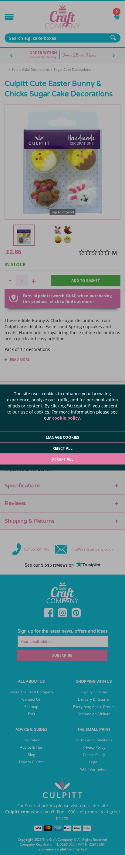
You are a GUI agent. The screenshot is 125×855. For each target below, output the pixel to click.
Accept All (62, 459)
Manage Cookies (62, 437)
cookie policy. (66, 418)
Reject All (62, 448)
